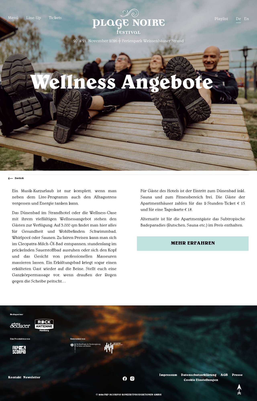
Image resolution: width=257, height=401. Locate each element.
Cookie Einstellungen (201, 380)
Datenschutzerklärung (198, 375)
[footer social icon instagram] (132, 380)
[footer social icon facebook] (125, 380)
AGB (224, 375)
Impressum (168, 375)
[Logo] (20, 325)
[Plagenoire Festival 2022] (128, 34)
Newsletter (31, 377)
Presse (237, 375)
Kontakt (14, 377)
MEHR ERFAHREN (193, 243)
